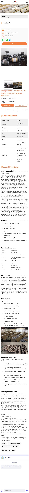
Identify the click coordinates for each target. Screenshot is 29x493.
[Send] (27, 490)
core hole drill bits (14, 443)
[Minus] (27, 458)
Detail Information (9, 110)
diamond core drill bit (8, 450)
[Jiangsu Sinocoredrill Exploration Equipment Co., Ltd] (15, 2)
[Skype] (10, 40)
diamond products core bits (10, 447)
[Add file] (2, 490)
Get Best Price (7, 105)
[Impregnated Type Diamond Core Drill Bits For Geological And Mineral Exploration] (14, 63)
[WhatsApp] (3, 40)
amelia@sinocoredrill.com (11, 33)
